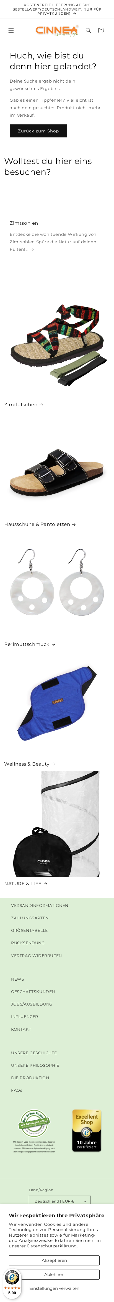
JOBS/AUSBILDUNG (32, 1004)
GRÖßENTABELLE (29, 930)
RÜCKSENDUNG (28, 942)
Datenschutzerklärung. (52, 1246)
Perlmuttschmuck (27, 644)
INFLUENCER (24, 1016)
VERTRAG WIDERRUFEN (36, 955)
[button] (11, 30)
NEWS (17, 979)
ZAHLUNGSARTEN (30, 917)
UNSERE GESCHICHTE (34, 1052)
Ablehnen (54, 1274)
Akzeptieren (54, 1260)
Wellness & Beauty (26, 764)
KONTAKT (21, 1029)
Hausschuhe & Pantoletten (37, 524)
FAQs (16, 1090)
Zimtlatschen (20, 404)
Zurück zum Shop (38, 131)
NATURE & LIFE (23, 883)
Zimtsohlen (24, 223)
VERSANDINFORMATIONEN (39, 905)
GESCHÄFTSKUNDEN (33, 991)
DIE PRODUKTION (30, 1077)
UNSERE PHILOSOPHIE (35, 1065)
